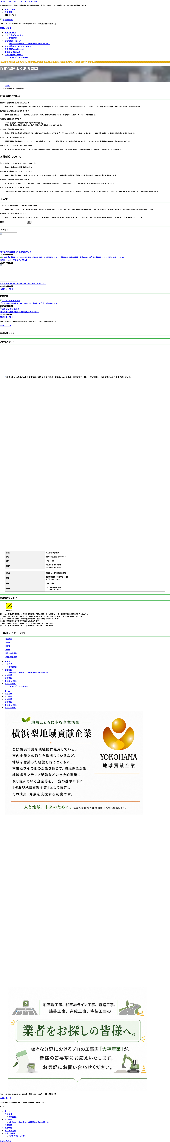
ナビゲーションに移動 (28, 1)
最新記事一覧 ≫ (6, 317)
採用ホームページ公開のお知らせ (14, 260)
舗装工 (7, 646)
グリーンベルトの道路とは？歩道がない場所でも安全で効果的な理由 (28, 303)
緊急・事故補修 (11, 653)
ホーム (7, 661)
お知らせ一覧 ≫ (6, 289)
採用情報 (8, 12)
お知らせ (8, 664)
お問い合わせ (10, 9)
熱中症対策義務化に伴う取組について (15, 251)
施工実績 (8, 675)
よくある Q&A (10, 680)
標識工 (7, 642)
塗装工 (7, 649)
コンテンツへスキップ (9, 1)
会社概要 (8, 669)
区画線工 (8, 639)
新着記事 (13, 38)
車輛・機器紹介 (11, 657)
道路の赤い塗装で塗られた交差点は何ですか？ (19, 311)
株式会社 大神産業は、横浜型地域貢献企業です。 (29, 43)
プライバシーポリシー (18, 57)
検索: (2, 221)
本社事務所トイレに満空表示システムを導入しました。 (23, 283)
